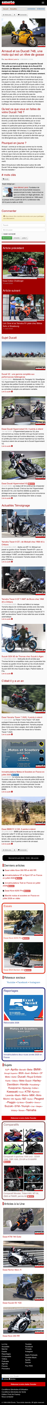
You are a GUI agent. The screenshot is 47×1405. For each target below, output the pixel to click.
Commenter (23, 15)
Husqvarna (14, 1088)
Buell (27, 1073)
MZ (24, 1098)
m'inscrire (16, 238)
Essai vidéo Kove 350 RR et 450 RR (20, 870)
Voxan (21, 1110)
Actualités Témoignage (16, 505)
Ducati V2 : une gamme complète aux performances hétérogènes (18, 375)
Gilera (15, 1080)
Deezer (28, 1362)
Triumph (25, 1106)
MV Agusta (16, 1098)
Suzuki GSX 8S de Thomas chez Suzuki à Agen (23, 656)
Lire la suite (6, 391)
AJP (7, 1069)
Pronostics (6, 1368)
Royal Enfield (34, 1076)
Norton (30, 1099)
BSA (21, 1073)
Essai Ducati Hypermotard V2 (14, 483)
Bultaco (34, 1073)
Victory (14, 1110)
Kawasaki (12, 1091)
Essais (8, 906)
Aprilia (14, 1069)
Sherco (37, 1102)
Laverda (9, 1095)
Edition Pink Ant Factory (11, 1394)
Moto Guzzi (25, 1080)
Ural (32, 1106)
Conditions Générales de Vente (14, 1392)
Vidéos (4, 1359)
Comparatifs (11, 1124)
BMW (37, 1069)
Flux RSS (29, 1366)
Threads (28, 1349)
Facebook (22, 982)
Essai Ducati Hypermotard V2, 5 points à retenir (22, 428)
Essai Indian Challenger (13, 280)
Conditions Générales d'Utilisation (15, 1389)
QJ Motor (20, 1102)
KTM (27, 1091)
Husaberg (34, 1084)
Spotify (27, 1360)
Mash (17, 1095)
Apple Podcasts (31, 1355)
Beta (29, 1069)
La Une (4, 1344)
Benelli (22, 1069)
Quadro (29, 1102)
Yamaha (31, 1110)
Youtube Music (31, 1357)
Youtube (11, 982)
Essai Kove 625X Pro (14, 890)
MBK (32, 1095)
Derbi (13, 1076)
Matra (25, 1095)
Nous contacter (7, 1396)
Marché (4, 1349)
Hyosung (26, 1087)
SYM (17, 1106)
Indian (35, 1087)
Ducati (6, 179)
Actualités (5, 1346)
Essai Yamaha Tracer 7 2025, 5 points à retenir (22, 717)
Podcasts (5, 1361)
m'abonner (41, 9)
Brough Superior (10, 1073)
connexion (31, 9)
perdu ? (24, 238)
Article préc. (7, 15)
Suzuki (9, 1106)
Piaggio (11, 1102)
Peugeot (39, 1098)
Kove (21, 1092)
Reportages (11, 990)
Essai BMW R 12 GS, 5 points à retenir (19, 829)
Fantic (8, 1080)
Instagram (35, 982)
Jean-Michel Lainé (10, 59)
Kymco (35, 1091)
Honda (24, 1084)
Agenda (5, 1363)
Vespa (38, 1106)
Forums (5, 1366)
